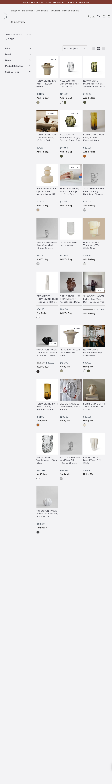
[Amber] (84, 156)
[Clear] (37, 478)
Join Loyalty (18, 21)
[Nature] (37, 209)
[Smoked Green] (65, 102)
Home (7, 34)
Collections (18, 34)
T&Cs (80, 2)
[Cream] (84, 424)
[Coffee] (37, 371)
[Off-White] (37, 317)
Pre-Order (41, 313)
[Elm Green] (37, 102)
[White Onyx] (84, 263)
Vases (28, 34)
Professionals (71, 10)
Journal (55, 10)
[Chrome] (84, 209)
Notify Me (65, 366)
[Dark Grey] (37, 532)
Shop (14, 10)
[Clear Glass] (61, 102)
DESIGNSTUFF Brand (35, 10)
